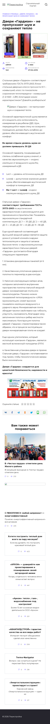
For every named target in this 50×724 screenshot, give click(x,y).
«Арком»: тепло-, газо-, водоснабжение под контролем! (25, 601)
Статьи (9, 54)
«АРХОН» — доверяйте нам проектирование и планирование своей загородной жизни (25, 568)
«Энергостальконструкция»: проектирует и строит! (25, 684)
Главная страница (10, 14)
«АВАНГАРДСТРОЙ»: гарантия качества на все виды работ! (25, 630)
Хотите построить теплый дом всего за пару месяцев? (25, 537)
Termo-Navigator (25, 657)
